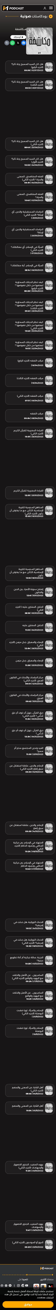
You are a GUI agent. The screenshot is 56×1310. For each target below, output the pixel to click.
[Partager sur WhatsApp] (12, 42)
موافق (28, 1304)
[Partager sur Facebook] (23, 42)
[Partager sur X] (18, 42)
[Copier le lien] (6, 42)
